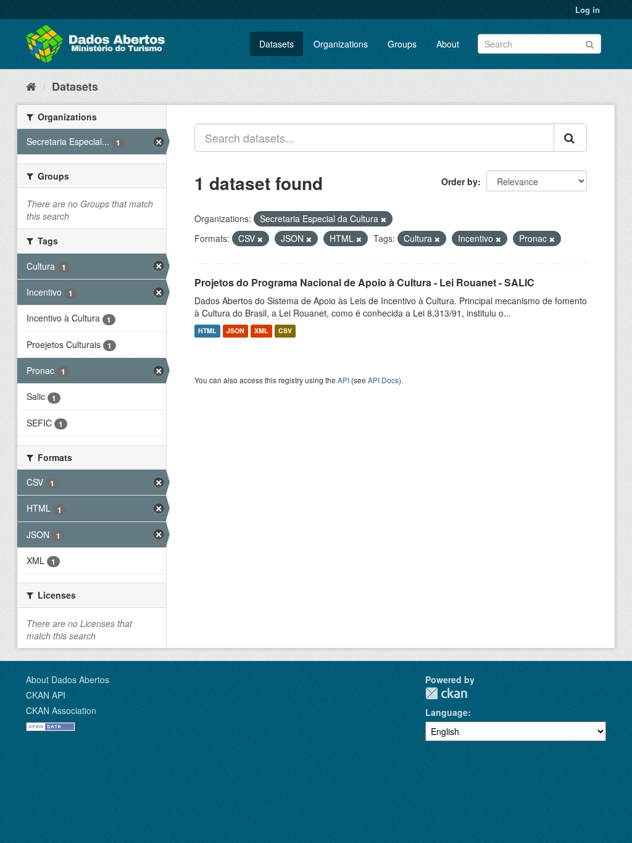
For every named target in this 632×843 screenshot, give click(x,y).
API (343, 380)
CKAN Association (61, 710)
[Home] (31, 86)
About (447, 44)
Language (446, 712)
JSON (235, 331)
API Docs (383, 380)
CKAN (446, 693)
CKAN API (45, 695)
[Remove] (383, 219)
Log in (587, 9)
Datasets (276, 44)
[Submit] (589, 43)
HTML (207, 331)
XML (261, 331)
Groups (402, 44)
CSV (285, 331)
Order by (459, 181)
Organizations (341, 44)
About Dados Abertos (67, 679)
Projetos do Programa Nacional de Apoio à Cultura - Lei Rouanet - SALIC (364, 282)
